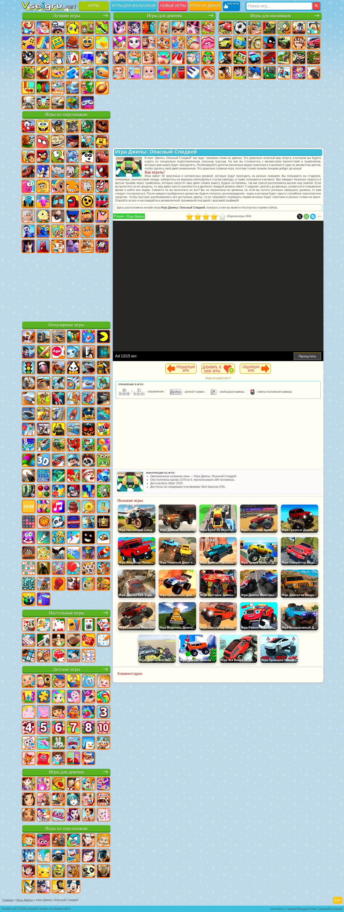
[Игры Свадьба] (88, 799)
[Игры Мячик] (43, 522)
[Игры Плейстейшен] (103, 568)
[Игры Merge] (28, 599)
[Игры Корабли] (28, 414)
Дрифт (254, 72)
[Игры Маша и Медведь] (43, 681)
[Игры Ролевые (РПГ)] (28, 352)
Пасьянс (72, 57)
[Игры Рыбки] (73, 712)
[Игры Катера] (58, 460)
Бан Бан (43, 246)
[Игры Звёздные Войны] (58, 476)
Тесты (178, 27)
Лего (102, 141)
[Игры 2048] (28, 507)
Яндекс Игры (28, 42)
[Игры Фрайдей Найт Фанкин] (73, 491)
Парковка (225, 27)
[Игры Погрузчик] (103, 368)
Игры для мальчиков (134, 6)
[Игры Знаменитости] (103, 815)
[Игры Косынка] (73, 625)
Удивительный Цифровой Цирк (102, 246)
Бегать (299, 72)
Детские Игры (72, 27)
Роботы (240, 57)
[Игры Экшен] (28, 337)
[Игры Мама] (88, 815)
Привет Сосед (28, 231)
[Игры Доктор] (28, 429)
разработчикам (330, 909)
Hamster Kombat (87, 246)
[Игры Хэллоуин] (88, 429)
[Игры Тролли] (43, 840)
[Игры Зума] (28, 460)
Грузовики (284, 42)
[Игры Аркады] (103, 337)
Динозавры (28, 72)
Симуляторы (58, 27)
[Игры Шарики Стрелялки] (88, 337)
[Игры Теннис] (73, 568)
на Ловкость (102, 27)
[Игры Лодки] (73, 414)
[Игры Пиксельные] (88, 445)
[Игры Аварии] (73, 429)
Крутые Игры (72, 87)
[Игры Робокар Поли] (28, 856)
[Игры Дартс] (28, 553)
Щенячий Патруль (58, 126)
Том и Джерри (87, 186)
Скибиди (58, 246)
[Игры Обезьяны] (103, 743)
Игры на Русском (87, 57)
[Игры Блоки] (58, 491)
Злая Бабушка (87, 141)
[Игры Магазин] (43, 784)
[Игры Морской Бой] (103, 414)
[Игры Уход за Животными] (43, 815)
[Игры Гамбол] (73, 840)
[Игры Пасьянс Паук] (88, 625)
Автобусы (269, 72)
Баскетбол (102, 87)
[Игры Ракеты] (43, 538)
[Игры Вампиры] (73, 584)
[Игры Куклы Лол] (58, 815)
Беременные (134, 57)
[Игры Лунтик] (73, 697)
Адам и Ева (43, 186)
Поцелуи (208, 42)
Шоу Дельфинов (72, 156)
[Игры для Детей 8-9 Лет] (88, 728)
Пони (119, 27)
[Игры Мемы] (88, 584)
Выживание (284, 57)
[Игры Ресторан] (73, 784)
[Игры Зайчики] (58, 743)
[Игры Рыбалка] (43, 445)
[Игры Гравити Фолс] (88, 840)
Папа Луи (119, 57)
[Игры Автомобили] (58, 337)
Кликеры (58, 57)
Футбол (240, 27)
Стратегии (254, 27)
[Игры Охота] (28, 383)
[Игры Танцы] (103, 784)
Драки (299, 42)
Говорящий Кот (72, 126)
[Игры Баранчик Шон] (58, 856)
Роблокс (87, 216)
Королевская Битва (299, 27)
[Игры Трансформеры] (28, 887)
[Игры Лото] (43, 656)
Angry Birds (43, 156)
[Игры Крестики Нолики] (88, 656)
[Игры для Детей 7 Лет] (73, 728)
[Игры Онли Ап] (43, 584)
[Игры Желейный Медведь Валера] (43, 758)
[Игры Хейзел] (103, 681)
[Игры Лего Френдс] (28, 799)
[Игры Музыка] (58, 507)
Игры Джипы (135, 216)
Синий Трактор (28, 201)
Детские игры (66, 669)
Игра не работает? (218, 378)
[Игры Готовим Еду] (58, 799)
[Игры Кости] (58, 656)
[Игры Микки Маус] (73, 887)
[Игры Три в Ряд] (103, 476)
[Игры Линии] (43, 491)
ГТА (225, 72)
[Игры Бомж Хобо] (58, 887)
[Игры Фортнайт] (43, 429)
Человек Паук (102, 171)
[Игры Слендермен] (43, 368)
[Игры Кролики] (73, 743)
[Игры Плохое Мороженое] (73, 368)
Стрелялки (313, 72)
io (102, 42)
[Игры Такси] (43, 414)
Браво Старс (87, 201)
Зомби (284, 27)
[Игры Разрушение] (88, 507)
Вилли (28, 126)
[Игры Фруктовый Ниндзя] (43, 352)
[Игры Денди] (103, 522)
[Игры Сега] (43, 476)
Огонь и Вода (149, 27)
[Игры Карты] (58, 625)
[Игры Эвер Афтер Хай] (73, 815)
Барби (163, 27)
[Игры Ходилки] (73, 538)
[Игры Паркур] (58, 383)
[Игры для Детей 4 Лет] (28, 728)
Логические (43, 57)
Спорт (72, 42)
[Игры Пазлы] (43, 697)
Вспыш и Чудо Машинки (28, 171)
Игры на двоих (205, 6)
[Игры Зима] (73, 553)
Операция (193, 57)
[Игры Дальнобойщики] (43, 337)
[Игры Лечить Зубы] (103, 799)
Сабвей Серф (28, 156)
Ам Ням (58, 156)
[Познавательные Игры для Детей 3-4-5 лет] (73, 681)
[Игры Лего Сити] (88, 414)
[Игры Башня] (88, 553)
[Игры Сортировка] (43, 599)
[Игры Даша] (58, 712)
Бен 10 (240, 72)
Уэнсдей (28, 246)
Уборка (178, 72)
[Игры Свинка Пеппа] (43, 712)
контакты (277, 909)
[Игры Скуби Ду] (73, 871)
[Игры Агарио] (58, 352)
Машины (225, 42)
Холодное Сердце (149, 42)
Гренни (58, 216)
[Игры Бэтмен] (103, 856)
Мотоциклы (254, 42)
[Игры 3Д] (43, 460)
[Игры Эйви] (28, 815)
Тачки (102, 156)
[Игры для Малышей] (28, 681)
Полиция (254, 57)
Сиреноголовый (58, 201)
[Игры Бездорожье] (103, 399)
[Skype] (313, 216)
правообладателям (301, 909)
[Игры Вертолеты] (88, 399)
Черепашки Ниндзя (240, 42)
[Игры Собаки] (88, 784)
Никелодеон (58, 87)
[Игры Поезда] (58, 414)
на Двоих (87, 27)
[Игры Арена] (73, 399)
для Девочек (43, 27)
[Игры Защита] (103, 383)
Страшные (28, 57)
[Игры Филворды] (28, 522)
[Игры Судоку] (103, 640)
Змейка (102, 72)
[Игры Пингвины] (88, 743)
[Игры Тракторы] (58, 445)
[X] (300, 216)
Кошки (163, 42)
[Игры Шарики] (103, 445)
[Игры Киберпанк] (58, 429)
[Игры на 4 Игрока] (73, 337)
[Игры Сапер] (28, 656)
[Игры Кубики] (103, 429)
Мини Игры (58, 72)
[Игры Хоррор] (88, 538)
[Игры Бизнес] (103, 507)
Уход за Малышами (149, 72)
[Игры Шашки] (73, 640)
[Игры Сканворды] (28, 568)
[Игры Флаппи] (103, 538)
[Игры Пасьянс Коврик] (43, 640)
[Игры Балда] (88, 568)
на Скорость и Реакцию (72, 72)
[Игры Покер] (103, 625)
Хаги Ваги (72, 216)
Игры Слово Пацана (102, 231)
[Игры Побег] (88, 352)
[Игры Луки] (73, 383)
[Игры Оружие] (28, 476)
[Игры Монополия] (73, 656)
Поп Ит (43, 42)
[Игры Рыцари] (103, 584)
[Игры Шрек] (58, 871)
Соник (43, 171)
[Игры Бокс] (58, 584)
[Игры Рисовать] (28, 743)
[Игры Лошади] (58, 368)
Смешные (87, 42)
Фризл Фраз (28, 186)
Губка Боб (43, 126)
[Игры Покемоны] (43, 871)
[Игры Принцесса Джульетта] (58, 697)
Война (58, 102)
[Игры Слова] (43, 553)
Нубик (102, 216)
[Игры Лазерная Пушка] (103, 460)
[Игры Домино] (28, 640)
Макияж (208, 57)
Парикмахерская (193, 42)
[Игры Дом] (43, 799)
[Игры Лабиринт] (28, 584)
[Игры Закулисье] (43, 568)
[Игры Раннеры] (88, 522)
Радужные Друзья (43, 231)
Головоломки (28, 87)
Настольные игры (66, 613)
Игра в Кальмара (102, 201)
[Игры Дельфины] (43, 743)
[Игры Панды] (58, 522)
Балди (43, 216)
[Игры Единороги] (88, 697)
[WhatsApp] (306, 216)
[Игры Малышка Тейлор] (58, 758)
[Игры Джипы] (43, 383)
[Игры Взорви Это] (73, 352)
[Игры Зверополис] (58, 840)
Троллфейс (58, 141)
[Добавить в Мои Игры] (218, 368)
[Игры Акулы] (88, 368)
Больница (163, 57)
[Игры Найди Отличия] (73, 758)
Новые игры (173, 6)
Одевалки (178, 42)
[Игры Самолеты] (88, 383)
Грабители (299, 57)
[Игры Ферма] (73, 476)
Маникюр (178, 57)
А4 (28, 216)
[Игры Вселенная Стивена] (28, 871)
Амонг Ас (72, 201)
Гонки (313, 42)
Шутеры (284, 72)
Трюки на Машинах (87, 72)
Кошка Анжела (134, 42)
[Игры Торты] (73, 507)
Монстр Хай (193, 27)
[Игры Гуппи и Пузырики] (103, 840)
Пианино (193, 72)
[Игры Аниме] (73, 799)
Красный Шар (43, 141)
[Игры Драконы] (73, 445)
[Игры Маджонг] (43, 625)
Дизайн (163, 72)
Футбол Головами (43, 102)
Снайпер (225, 57)
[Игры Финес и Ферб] (43, 856)
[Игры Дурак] (28, 625)
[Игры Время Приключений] (73, 856)
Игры (93, 6)
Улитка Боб (28, 141)
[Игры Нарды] (88, 640)
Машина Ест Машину (313, 57)
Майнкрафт (313, 27)
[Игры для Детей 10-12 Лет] (103, 728)
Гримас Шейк (72, 246)
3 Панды (87, 156)
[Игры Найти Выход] (103, 352)
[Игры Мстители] (43, 887)
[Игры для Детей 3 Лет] (103, 712)
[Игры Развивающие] (58, 681)
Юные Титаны (102, 186)
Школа (87, 87)
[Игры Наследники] (88, 856)
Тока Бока (58, 231)
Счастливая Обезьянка (72, 186)
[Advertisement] (66, 286)
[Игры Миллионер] (73, 522)
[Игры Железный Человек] (103, 871)
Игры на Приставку (87, 102)
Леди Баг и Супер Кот (72, 141)
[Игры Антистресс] (58, 538)
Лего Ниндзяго (87, 126)
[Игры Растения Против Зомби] (103, 491)
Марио (87, 171)
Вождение (28, 102)
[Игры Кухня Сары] (28, 784)
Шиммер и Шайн (58, 186)
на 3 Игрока (43, 87)
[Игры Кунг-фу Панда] (88, 871)
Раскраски (119, 42)
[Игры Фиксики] (28, 840)
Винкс (208, 72)
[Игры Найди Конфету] (103, 697)
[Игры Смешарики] (88, 681)
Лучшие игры (66, 15)
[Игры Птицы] (58, 553)
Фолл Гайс (43, 201)
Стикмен (269, 42)
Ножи (102, 57)
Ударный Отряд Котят (72, 171)
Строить (72, 102)
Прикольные (43, 72)
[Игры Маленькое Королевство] (28, 712)
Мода (134, 72)
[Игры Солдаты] (73, 460)
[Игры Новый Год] (88, 476)
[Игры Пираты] (88, 460)
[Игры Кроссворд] (28, 445)
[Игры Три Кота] (28, 758)
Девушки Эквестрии (134, 27)
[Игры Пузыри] (88, 712)
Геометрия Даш (58, 42)
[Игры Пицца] (58, 784)
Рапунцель (149, 57)
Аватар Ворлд (72, 231)
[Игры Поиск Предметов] (28, 491)
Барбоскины (58, 171)
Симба (87, 231)
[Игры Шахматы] (58, 640)
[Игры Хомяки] (88, 758)
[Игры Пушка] (103, 553)
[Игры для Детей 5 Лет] (43, 728)
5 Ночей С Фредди (102, 126)
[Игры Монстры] (28, 538)
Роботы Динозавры (269, 57)
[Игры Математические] (28, 697)
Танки (269, 27)
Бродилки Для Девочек (208, 27)
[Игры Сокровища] (43, 507)
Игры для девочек (164, 15)
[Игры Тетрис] (88, 491)
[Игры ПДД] (28, 368)
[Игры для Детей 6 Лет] (58, 728)
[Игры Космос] (58, 399)
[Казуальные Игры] (58, 568)
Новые (28, 27)
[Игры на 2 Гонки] (28, 399)
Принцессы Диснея (119, 72)
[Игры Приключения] (43, 399)
